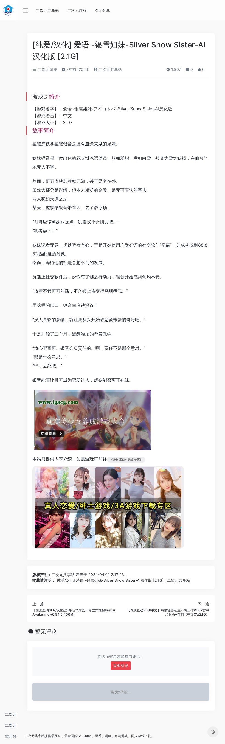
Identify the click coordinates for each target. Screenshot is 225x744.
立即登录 (120, 665)
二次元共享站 (10, 716)
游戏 (37, 97)
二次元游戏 (10, 727)
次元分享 (10, 738)
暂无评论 (46, 631)
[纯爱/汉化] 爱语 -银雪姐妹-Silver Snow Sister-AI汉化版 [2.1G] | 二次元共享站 (122, 580)
